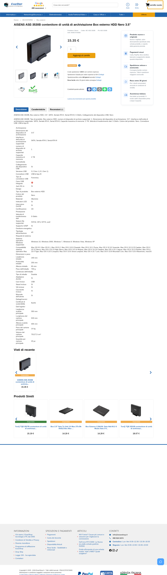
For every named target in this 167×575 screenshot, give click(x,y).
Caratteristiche (38, 109)
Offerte (144, 15)
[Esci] (137, 5)
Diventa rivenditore (22, 543)
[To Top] (161, 569)
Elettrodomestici (55, 15)
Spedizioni (51, 541)
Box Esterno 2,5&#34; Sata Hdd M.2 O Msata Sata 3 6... (101, 428)
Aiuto (127, 8)
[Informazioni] (127, 4)
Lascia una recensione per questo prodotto (81, 99)
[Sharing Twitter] (94, 89)
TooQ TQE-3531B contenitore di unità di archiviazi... (136, 428)
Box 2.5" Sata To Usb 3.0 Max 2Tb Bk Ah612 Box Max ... (66, 428)
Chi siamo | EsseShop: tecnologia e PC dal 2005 (25, 536)
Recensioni (56, 109)
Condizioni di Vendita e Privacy (27, 540)
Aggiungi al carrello (81, 55)
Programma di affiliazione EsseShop (25, 547)
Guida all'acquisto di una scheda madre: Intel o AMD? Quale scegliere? (91, 551)
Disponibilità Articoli (54, 544)
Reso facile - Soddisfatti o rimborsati (57, 549)
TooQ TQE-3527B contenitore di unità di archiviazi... (30, 428)
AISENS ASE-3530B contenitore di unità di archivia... (25, 382)
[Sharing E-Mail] (99, 89)
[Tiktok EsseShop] (117, 550)
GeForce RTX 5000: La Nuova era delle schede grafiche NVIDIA (91, 544)
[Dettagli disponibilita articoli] (79, 65)
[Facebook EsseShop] (110, 550)
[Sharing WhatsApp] (104, 89)
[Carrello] (147, 4)
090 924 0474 (118, 538)
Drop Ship (19, 552)
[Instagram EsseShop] (113, 550)
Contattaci (19, 558)
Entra (137, 8)
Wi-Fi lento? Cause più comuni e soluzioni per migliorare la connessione (91, 537)
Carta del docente (54, 538)
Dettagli (101, 74)
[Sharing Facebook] (89, 89)
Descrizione (21, 109)
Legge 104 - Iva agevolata (25, 555)
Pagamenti (51, 535)
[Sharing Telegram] (109, 89)
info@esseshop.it (120, 535)
